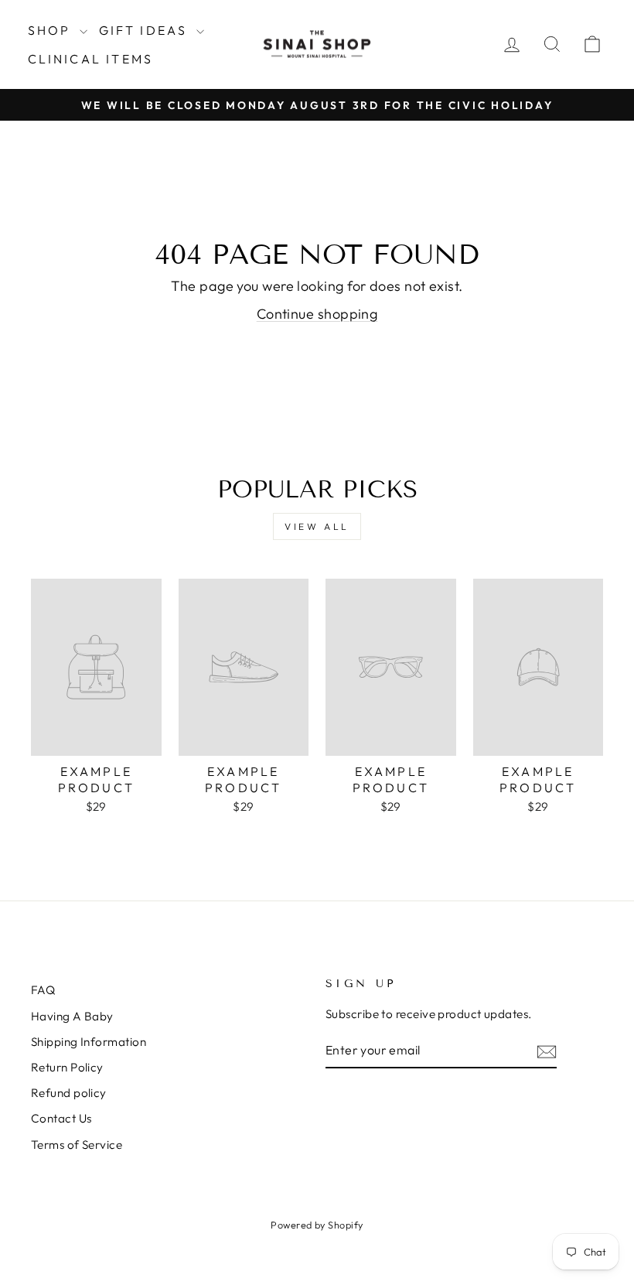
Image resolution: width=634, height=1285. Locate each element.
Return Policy (67, 1067)
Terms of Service (76, 1144)
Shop (52, 30)
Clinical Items (91, 59)
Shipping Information (88, 1041)
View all (317, 526)
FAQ (43, 990)
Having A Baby (72, 1016)
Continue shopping (317, 314)
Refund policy (69, 1092)
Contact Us (61, 1118)
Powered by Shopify (317, 1224)
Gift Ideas (146, 30)
